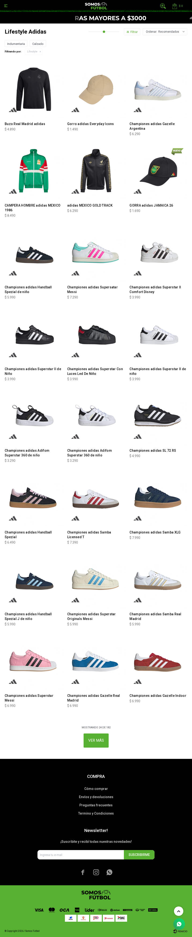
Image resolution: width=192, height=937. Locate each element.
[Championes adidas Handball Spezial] (34, 497)
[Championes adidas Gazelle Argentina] (158, 89)
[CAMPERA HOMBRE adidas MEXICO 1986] (34, 171)
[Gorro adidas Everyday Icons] (96, 89)
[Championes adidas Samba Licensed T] (96, 497)
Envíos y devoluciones (96, 797)
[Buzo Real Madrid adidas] (34, 89)
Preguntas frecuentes (96, 805)
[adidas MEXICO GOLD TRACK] (96, 171)
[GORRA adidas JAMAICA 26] (158, 171)
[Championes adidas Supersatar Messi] (96, 252)
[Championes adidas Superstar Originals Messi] (96, 579)
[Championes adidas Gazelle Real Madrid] (96, 661)
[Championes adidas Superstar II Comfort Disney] (158, 252)
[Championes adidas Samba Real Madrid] (158, 579)
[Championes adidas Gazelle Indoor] (158, 661)
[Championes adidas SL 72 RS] (158, 416)
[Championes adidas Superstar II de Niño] (34, 334)
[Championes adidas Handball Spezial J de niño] (34, 579)
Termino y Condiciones (96, 813)
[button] (163, 6)
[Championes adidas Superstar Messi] (34, 661)
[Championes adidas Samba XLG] (158, 497)
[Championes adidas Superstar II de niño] (158, 334)
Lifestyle (32, 51)
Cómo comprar (96, 789)
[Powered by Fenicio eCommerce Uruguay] (180, 931)
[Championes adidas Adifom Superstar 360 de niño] (34, 416)
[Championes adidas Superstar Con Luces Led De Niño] (96, 334)
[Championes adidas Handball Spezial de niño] (34, 252)
